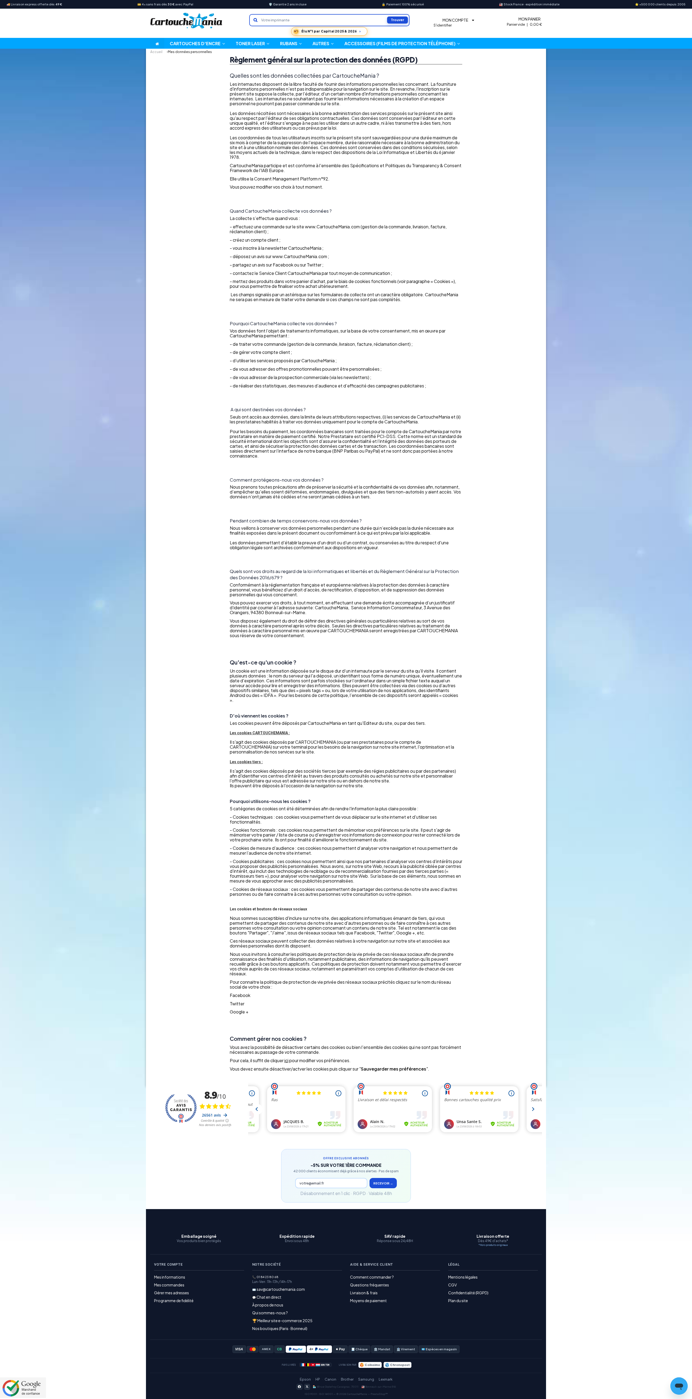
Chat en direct (269, 1297)
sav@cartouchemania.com (281, 1289)
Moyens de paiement (368, 1300)
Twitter (237, 1003)
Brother (347, 1379)
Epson (305, 1379)
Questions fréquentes (369, 1284)
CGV (452, 1284)
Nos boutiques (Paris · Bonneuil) (279, 1328)
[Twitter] (307, 1387)
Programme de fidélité (174, 1300)
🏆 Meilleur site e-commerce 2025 (282, 1320)
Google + (239, 1012)
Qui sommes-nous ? (270, 1312)
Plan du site (458, 1300)
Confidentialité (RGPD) (468, 1292)
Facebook (240, 995)
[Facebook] (299, 1387)
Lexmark (385, 1379)
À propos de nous (267, 1304)
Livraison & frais (364, 1292)
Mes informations (169, 1277)
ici (286, 1060)
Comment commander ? (372, 1277)
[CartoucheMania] (186, 21)
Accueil (156, 52)
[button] (323, 43)
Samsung (366, 1379)
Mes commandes (169, 1284)
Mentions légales (463, 1277)
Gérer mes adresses (171, 1292)
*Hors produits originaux (493, 1244)
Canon (330, 1379)
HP (317, 1379)
